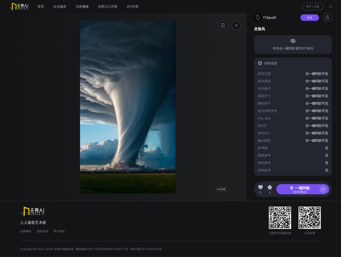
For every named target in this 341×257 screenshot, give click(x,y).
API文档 (132, 6)
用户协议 (59, 231)
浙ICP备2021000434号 (146, 249)
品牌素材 (25, 231)
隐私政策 (42, 231)
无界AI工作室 (107, 6)
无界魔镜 (82, 6)
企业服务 (59, 6)
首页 (41, 6)
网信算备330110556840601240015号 (102, 249)
